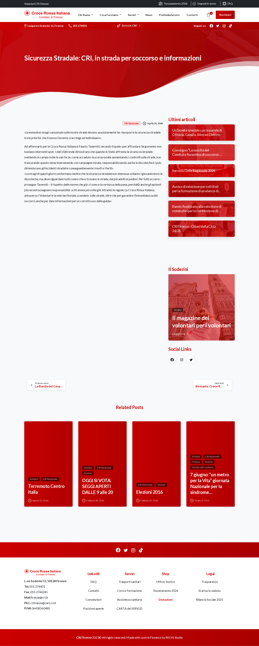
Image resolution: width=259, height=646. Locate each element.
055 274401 (80, 25)
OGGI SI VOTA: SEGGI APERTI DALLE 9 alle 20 (97, 486)
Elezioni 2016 (149, 492)
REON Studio (174, 637)
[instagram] (224, 25)
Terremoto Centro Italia (46, 489)
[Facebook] (211, 25)
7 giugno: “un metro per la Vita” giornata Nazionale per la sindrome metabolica (209, 483)
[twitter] (217, 25)
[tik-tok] (230, 25)
